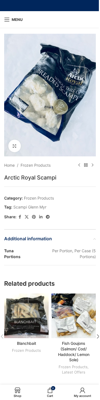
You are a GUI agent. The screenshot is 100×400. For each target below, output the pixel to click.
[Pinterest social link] (34, 217)
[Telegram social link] (47, 217)
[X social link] (26, 217)
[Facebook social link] (19, 217)
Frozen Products (36, 165)
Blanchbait (26, 343)
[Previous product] (79, 165)
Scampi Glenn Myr (29, 207)
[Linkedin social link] (41, 217)
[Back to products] (85, 165)
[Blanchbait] (26, 316)
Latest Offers (73, 372)
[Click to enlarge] (14, 146)
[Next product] (92, 165)
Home (9, 165)
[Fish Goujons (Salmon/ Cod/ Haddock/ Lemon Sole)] (73, 316)
